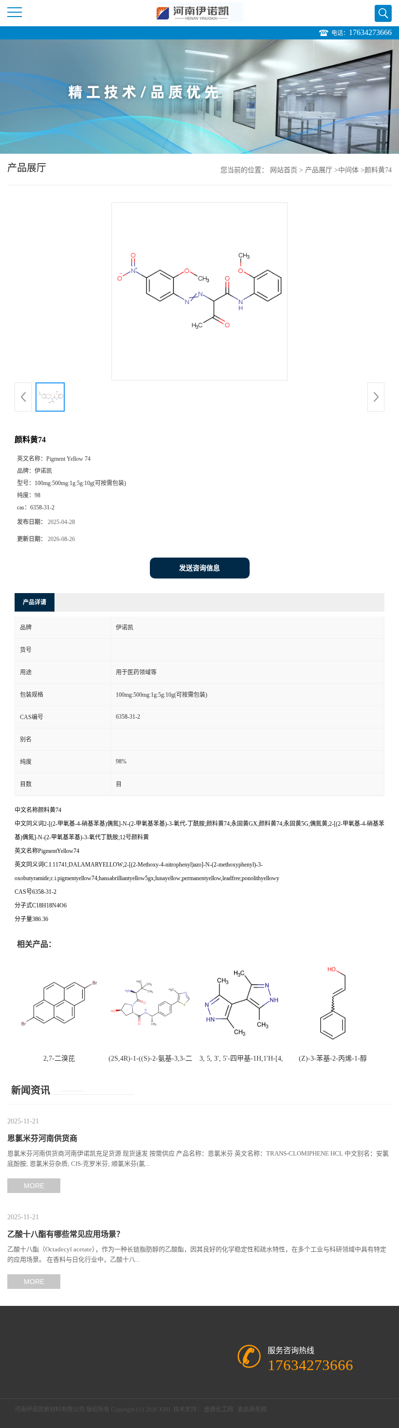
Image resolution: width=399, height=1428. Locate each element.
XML (165, 1409)
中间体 (348, 170)
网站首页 (283, 170)
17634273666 (370, 32)
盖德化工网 (218, 1409)
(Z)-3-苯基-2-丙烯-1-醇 (333, 1058)
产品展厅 (318, 170)
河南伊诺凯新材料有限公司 (50, 1409)
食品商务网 (252, 1409)
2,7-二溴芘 (59, 1058)
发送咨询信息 (199, 568)
